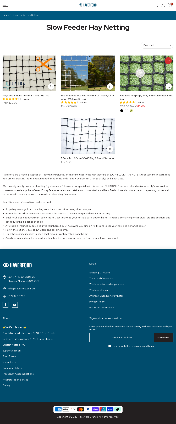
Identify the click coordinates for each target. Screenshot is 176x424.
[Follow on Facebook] (5, 305)
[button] (10, 99)
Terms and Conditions (101, 278)
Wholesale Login (98, 289)
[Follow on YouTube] (15, 305)
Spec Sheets (9, 356)
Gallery (6, 385)
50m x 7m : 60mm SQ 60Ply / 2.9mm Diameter (87, 158)
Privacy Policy (97, 301)
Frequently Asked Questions (18, 373)
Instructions (9, 362)
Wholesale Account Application (106, 284)
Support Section (12, 350)
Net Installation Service (15, 379)
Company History (12, 368)
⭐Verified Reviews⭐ (15, 327)
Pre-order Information (101, 307)
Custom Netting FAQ (14, 344)
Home (6, 15)
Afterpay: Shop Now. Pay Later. (106, 295)
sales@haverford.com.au (21, 288)
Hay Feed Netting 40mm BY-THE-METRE (26, 95)
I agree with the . (133, 346)
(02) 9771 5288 (16, 296)
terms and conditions (142, 346)
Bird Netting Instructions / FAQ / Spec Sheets (27, 338)
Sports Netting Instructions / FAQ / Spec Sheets (29, 333)
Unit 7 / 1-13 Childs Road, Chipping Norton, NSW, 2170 (23, 279)
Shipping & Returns (100, 272)
